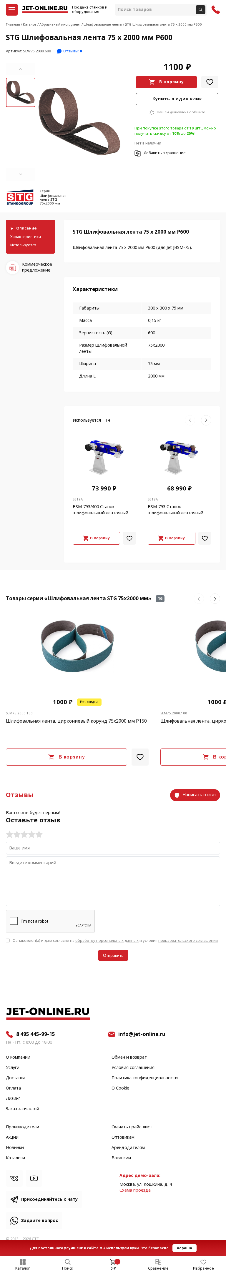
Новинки (15, 1148)
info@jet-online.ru (141, 1034)
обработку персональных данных (107, 940)
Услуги (12, 1068)
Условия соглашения (133, 1068)
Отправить (113, 955)
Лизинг (13, 1099)
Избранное (203, 1268)
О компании (18, 1057)
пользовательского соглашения (188, 940)
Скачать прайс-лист (132, 1127)
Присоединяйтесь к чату (49, 1199)
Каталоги (15, 1158)
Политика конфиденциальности (145, 1078)
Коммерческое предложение (37, 267)
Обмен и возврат (129, 1057)
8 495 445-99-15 (35, 1034)
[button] (20, 69)
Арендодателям (128, 1148)
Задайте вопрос (39, 1221)
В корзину (171, 82)
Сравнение (158, 1268)
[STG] (20, 198)
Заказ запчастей (22, 1109)
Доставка (15, 1078)
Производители (22, 1127)
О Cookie (120, 1088)
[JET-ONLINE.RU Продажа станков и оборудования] (45, 10)
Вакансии (121, 1158)
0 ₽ (113, 1268)
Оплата (13, 1088)
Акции (12, 1137)
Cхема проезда (135, 1190)
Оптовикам (123, 1137)
